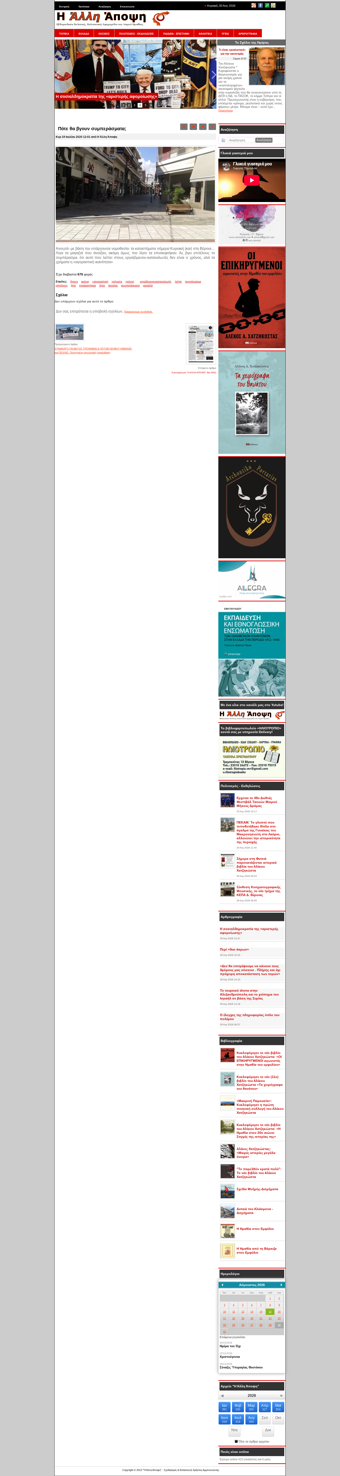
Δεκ (268, 1430)
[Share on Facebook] (212, 127)
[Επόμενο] (281, 1285)
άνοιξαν (113, 285)
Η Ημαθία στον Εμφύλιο (255, 1229)
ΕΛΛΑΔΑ (84, 33)
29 (270, 1325)
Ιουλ (238, 1419)
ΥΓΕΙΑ (225, 33)
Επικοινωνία (127, 6)
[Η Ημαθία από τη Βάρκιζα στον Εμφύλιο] (227, 1257)
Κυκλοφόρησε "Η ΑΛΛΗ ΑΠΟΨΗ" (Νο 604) (194, 372)
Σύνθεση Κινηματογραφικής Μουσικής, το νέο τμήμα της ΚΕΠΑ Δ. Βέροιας (259, 891)
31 (224, 1331)
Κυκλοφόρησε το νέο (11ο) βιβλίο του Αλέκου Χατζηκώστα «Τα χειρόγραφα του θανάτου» (260, 1082)
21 (261, 1318)
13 (251, 1311)
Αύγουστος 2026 (252, 1285)
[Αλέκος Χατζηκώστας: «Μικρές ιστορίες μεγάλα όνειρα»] (227, 1157)
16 (279, 1311)
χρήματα (116, 281)
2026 (252, 1396)
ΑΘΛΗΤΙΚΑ (205, 33)
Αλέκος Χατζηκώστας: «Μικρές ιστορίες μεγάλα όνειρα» (256, 1153)
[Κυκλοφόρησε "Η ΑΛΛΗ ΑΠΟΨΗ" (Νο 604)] (201, 364)
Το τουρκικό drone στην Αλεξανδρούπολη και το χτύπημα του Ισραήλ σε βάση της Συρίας (249, 994)
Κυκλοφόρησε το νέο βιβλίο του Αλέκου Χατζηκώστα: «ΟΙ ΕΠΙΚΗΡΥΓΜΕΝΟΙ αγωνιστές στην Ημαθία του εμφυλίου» (259, 1058)
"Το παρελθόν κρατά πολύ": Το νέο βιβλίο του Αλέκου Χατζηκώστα (259, 1173)
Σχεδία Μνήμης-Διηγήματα (257, 1189)
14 (261, 1311)
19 (242, 1318)
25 (233, 1325)
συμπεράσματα (130, 285)
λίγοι (102, 285)
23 (279, 1318)
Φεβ (238, 1407)
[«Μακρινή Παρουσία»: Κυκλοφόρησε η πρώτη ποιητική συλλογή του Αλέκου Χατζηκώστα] (227, 1109)
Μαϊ (278, 1407)
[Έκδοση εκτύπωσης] (184, 127)
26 (242, 1325)
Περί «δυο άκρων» (234, 949)
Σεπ (265, 1418)
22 (270, 1318)
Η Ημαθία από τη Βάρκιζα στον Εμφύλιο (257, 1250)
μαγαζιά (148, 285)
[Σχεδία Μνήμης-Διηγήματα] (227, 1198)
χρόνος (129, 281)
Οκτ (278, 1418)
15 (270, 1311)
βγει (73, 285)
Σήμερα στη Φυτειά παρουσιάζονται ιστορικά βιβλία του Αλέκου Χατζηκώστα (257, 864)
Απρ (264, 1407)
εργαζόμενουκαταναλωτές (156, 281)
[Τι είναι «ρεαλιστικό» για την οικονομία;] (266, 84)
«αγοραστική (100, 281)
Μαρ (251, 1407)
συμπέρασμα (193, 281)
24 (224, 1325)
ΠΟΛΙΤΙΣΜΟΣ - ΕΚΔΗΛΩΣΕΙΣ (136, 33)
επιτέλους (62, 285)
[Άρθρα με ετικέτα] (139, 281)
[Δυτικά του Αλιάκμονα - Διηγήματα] (227, 1217)
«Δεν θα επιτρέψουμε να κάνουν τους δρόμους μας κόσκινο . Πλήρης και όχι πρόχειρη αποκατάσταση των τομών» (250, 970)
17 (224, 1318)
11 (233, 1311)
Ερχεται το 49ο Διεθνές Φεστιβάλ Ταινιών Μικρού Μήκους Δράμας (257, 802)
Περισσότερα (225, 110)
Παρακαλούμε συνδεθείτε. (138, 311)
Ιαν (224, 1407)
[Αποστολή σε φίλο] (193, 127)
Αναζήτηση (105, 6)
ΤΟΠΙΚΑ (64, 33)
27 (251, 1325)
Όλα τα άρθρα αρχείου (253, 1441)
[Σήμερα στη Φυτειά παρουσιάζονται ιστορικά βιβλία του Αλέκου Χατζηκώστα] (227, 867)
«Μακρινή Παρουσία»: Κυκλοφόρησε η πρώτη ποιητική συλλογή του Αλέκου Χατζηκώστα (260, 1106)
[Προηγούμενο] (222, 1285)
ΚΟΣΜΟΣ (104, 33)
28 (261, 1325)
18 (233, 1318)
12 (242, 1311)
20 (251, 1318)
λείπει (178, 281)
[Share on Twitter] (203, 127)
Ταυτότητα (83, 6)
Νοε (234, 1430)
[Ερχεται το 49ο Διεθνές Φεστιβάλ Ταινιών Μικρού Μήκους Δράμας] (227, 807)
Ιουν (224, 1419)
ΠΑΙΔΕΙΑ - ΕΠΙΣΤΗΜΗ (176, 33)
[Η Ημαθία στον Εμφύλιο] (227, 1237)
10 (224, 1311)
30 (279, 1325)
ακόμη (85, 281)
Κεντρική (64, 6)
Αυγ (251, 1419)
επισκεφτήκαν (87, 285)
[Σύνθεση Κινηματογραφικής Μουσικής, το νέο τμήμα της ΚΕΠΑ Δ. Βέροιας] (227, 896)
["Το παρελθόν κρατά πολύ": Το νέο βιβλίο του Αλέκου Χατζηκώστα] (227, 1178)
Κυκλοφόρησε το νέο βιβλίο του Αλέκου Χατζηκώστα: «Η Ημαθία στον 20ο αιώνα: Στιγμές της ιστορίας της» (259, 1130)
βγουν (74, 281)
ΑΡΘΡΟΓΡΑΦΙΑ (247, 33)
